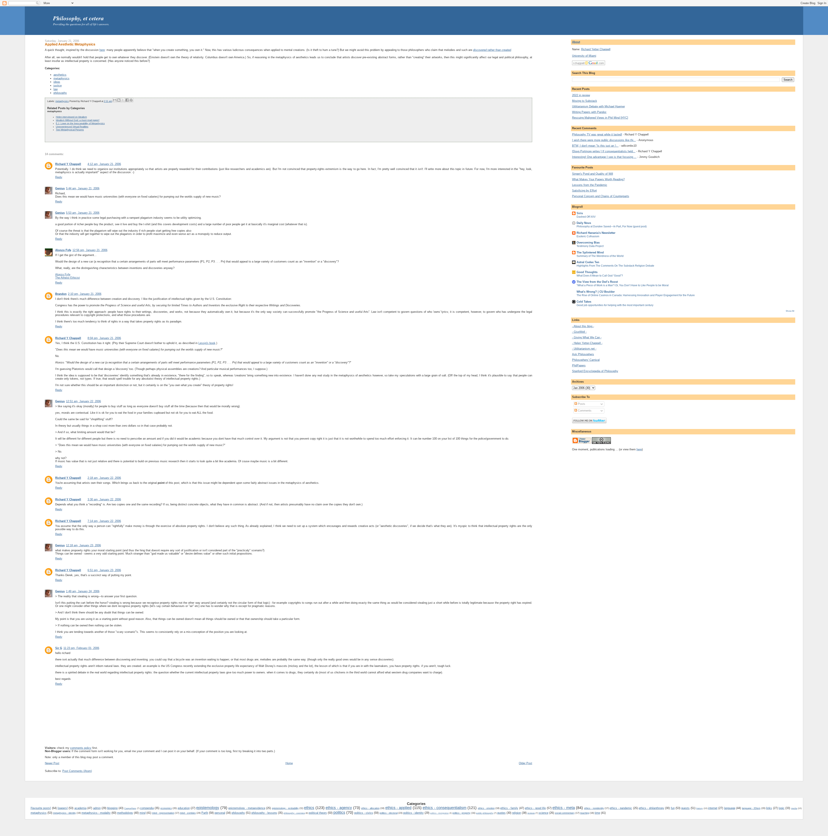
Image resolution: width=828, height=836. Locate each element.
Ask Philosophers (583, 354)
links (769, 808)
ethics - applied (398, 808)
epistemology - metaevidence (246, 808)
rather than (492, 50)
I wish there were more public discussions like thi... (604, 140)
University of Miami (584, 55)
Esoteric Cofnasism (588, 236)
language (729, 808)
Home (289, 763)
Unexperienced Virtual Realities (72, 126)
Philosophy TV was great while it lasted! (597, 134)
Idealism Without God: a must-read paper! (77, 120)
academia (80, 808)
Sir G (58, 648)
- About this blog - (583, 326)
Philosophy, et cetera (78, 18)
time (597, 812)
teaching (584, 813)
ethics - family (509, 808)
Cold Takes (584, 301)
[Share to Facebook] (127, 100)
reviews (531, 813)
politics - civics (363, 812)
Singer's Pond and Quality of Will (592, 173)
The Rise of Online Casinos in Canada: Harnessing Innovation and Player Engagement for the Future (636, 295)
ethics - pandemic (621, 808)
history (699, 808)
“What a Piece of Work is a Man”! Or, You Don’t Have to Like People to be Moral (623, 285)
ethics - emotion (486, 808)
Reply (58, 177)
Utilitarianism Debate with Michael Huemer (598, 106)
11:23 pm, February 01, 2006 (81, 648)
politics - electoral (389, 813)
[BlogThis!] (119, 100)
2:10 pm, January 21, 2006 (84, 293)
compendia (147, 808)
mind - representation (163, 813)
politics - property (461, 813)
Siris (580, 213)
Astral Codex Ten (588, 262)
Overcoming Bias (588, 242)
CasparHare (130, 808)
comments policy (80, 748)
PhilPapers (579, 365)
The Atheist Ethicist (67, 277)
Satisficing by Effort (584, 190)
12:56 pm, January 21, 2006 (89, 250)
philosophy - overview (294, 813)
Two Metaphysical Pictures (70, 129)
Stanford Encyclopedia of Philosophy (595, 371)
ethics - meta (563, 808)
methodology (125, 812)
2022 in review (581, 95)
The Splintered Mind (590, 252)
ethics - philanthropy (651, 808)
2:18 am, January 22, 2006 (104, 477)
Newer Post (52, 763)
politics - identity (413, 812)
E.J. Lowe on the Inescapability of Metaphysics (80, 123)
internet (712, 808)
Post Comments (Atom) (77, 771)
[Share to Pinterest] (131, 100)
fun (673, 808)
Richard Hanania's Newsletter (596, 232)
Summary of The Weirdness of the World (600, 256)
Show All (790, 311)
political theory (318, 812)
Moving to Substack (584, 100)
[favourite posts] (41, 808)
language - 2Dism (751, 808)
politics (339, 812)
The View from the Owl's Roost (597, 281)
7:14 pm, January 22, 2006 (104, 521)
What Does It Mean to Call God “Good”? (600, 275)
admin (97, 808)
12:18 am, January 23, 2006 (83, 545)
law (55, 89)
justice (57, 85)
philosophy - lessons (264, 812)
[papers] (63, 808)
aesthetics (59, 74)
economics (166, 808)
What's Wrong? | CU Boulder (596, 291)
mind (143, 812)
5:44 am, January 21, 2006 (82, 188)
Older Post (525, 763)
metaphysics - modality (96, 812)
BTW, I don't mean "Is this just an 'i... (595, 145)
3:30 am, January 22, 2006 (104, 499)
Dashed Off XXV (586, 216)
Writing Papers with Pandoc (589, 112)
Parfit (204, 812)
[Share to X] (123, 100)
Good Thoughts (587, 272)
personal (220, 812)
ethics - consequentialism (444, 808)
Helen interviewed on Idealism (71, 117)
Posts (581, 403)
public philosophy (484, 813)
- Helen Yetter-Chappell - (587, 343)
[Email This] (115, 100)
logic (781, 808)
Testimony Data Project (590, 246)
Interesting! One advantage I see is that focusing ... (604, 157)
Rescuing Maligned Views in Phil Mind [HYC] (600, 117)
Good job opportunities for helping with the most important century (615, 305)
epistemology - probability (285, 808)
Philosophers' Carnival (586, 359)
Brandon (61, 293)
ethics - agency (339, 808)
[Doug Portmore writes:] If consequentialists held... (603, 151)
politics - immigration (439, 813)
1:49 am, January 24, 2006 (82, 591)
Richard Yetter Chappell (595, 49)
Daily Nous (584, 223)
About (576, 42)
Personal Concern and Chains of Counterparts (600, 196)
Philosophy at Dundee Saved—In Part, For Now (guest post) (612, 226)
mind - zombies (188, 813)
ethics (309, 808)
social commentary (565, 813)
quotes (501, 812)
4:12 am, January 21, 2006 (104, 164)
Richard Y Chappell (68, 164)
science (543, 812)
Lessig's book (206, 343)
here (102, 50)
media (794, 808)
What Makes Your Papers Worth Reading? (598, 179)
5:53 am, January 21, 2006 (82, 212)
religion (516, 812)
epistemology (207, 808)
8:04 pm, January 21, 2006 (104, 338)
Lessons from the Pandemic (589, 185)
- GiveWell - (579, 331)
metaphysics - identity (64, 813)
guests (685, 808)
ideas (56, 81)
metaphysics (61, 78)
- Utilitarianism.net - (584, 348)
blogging (112, 808)
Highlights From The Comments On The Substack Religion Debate (615, 265)
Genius (60, 188)
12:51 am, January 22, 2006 (83, 401)
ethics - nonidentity (594, 808)
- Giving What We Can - (587, 337)
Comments (584, 410)
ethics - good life (535, 808)
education (184, 808)
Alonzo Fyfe (63, 250)
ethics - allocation (370, 808)
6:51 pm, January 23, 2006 (104, 570)
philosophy (60, 92)
